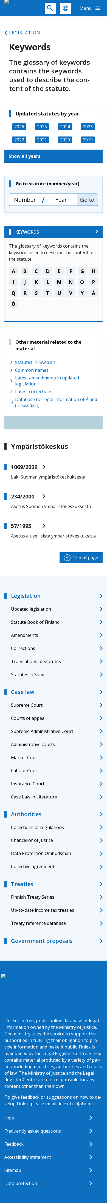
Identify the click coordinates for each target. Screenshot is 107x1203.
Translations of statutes (36, 661)
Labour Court (25, 771)
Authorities (26, 814)
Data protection (20, 1183)
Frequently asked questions (32, 1131)
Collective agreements (34, 866)
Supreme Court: (27, 705)
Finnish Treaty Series (32, 897)
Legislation (24, 33)
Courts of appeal (28, 718)
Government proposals (42, 940)
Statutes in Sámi (27, 675)
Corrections (23, 648)
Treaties (22, 884)
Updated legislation (31, 609)
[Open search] (50, 8)
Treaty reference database (38, 923)
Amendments (24, 635)
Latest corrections (33, 391)
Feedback (14, 1144)
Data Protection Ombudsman (41, 853)
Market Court (25, 758)
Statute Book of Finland (35, 622)
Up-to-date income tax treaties (42, 910)
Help (9, 1118)
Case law (22, 692)
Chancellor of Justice (32, 840)
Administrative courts (33, 744)
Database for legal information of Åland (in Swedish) (56, 402)
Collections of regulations (37, 827)
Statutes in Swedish (35, 362)
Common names (32, 370)
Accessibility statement (27, 1157)
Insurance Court (27, 784)
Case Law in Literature (34, 797)
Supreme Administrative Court (42, 731)
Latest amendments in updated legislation (47, 381)
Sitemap (12, 1170)
